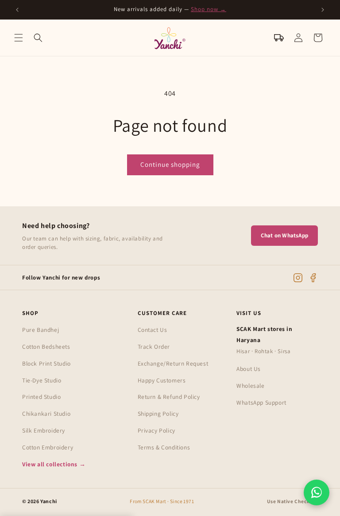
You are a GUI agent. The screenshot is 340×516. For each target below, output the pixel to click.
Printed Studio (41, 397)
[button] (18, 37)
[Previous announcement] (17, 10)
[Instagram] (298, 278)
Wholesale (250, 386)
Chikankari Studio (46, 414)
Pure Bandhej (40, 330)
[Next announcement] (322, 10)
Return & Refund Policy (169, 397)
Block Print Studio (46, 363)
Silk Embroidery (43, 430)
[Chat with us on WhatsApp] (316, 492)
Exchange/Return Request (173, 363)
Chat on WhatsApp (284, 235)
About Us (248, 369)
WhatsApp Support (261, 402)
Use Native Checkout (292, 501)
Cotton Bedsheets (46, 347)
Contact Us (152, 330)
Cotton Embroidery (47, 447)
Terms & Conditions (164, 447)
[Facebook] (313, 278)
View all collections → (53, 464)
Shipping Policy (158, 414)
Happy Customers (162, 380)
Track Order (154, 347)
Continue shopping (170, 164)
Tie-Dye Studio (41, 380)
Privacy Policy (156, 430)
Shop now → (208, 9)
